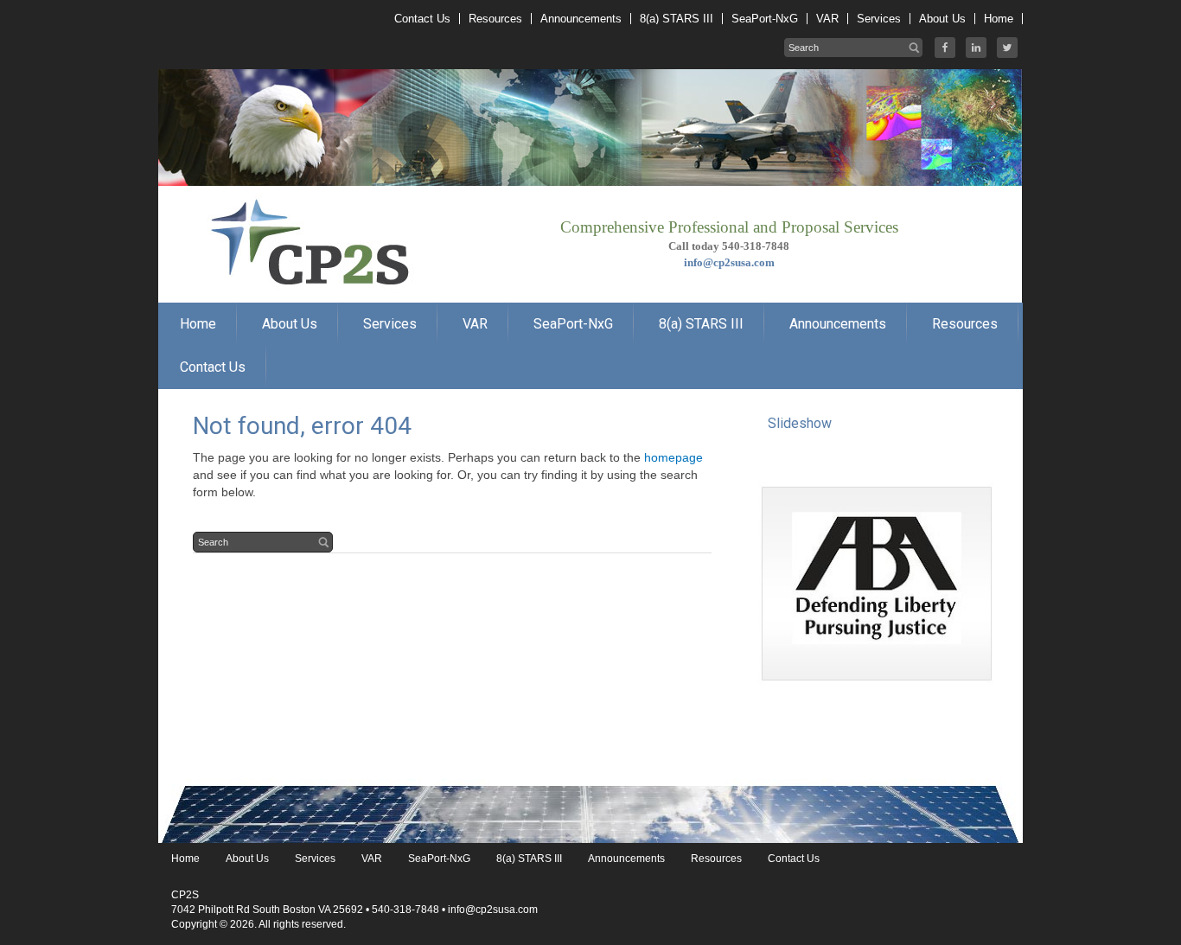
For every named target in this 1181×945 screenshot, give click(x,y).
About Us (247, 858)
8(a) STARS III (529, 858)
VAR (371, 858)
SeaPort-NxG (439, 858)
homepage (673, 457)
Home (185, 858)
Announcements (626, 858)
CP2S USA (296, 190)
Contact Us (794, 858)
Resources (716, 858)
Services (315, 858)
